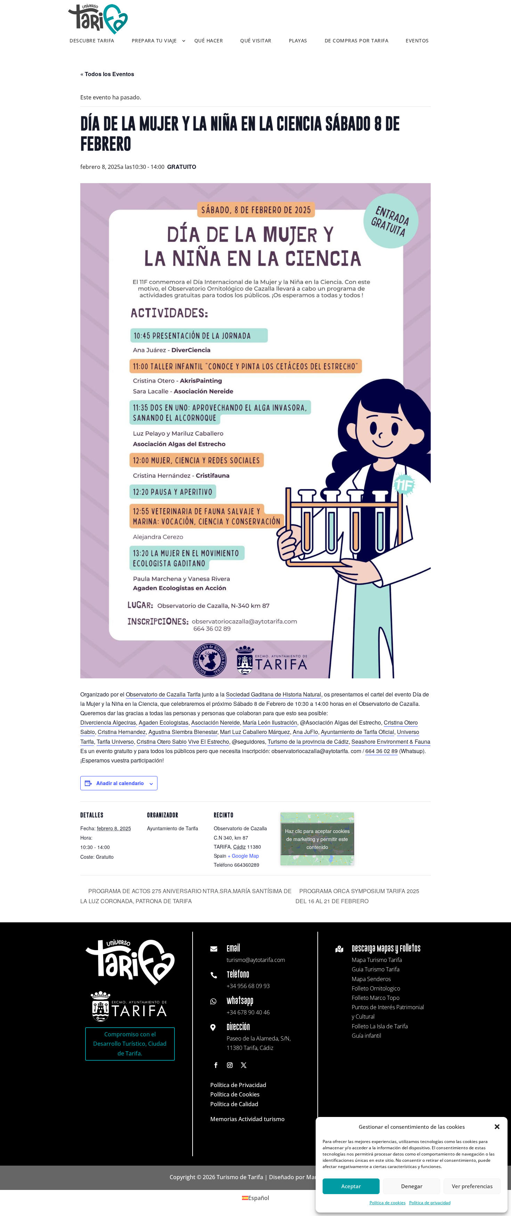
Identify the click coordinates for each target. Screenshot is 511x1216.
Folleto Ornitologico (376, 988)
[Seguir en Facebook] (215, 1065)
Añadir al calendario (120, 783)
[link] (163, 694)
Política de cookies (388, 1203)
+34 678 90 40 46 (248, 1012)
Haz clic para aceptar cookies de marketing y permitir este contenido (317, 838)
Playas (298, 41)
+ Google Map (243, 855)
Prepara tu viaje (154, 41)
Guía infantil (366, 1035)
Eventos (417, 41)
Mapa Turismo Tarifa (377, 960)
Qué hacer (208, 41)
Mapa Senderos (371, 979)
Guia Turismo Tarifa (375, 969)
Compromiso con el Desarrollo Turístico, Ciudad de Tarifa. (130, 1043)
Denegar (411, 1186)
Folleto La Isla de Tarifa (380, 1026)
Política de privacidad (430, 1203)
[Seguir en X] (243, 1065)
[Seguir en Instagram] (229, 1065)
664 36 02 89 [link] (381, 751)
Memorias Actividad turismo (247, 1119)
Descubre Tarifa (92, 41)
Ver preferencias (472, 1186)
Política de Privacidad (238, 1085)
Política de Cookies (235, 1094)
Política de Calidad (234, 1104)
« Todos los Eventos (107, 74)
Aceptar (351, 1186)
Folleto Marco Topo (375, 998)
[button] (497, 1126)
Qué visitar (255, 41)
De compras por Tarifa (357, 41)
